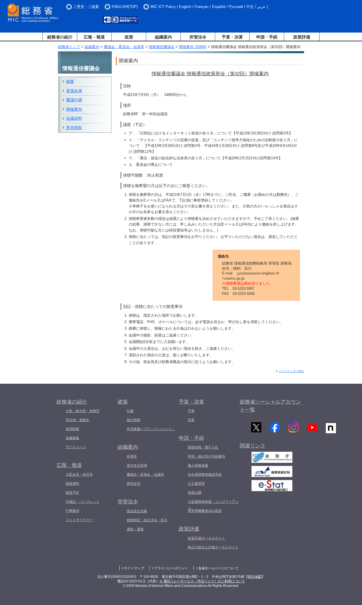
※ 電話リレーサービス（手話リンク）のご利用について (202, 581)
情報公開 (194, 493)
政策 (129, 37)
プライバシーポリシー (171, 568)
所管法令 (197, 37)
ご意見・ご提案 (86, 7)
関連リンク (252, 446)
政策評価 (301, 37)
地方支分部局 (137, 465)
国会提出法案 (137, 511)
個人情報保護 (198, 465)
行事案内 (72, 511)
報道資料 (72, 484)
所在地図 (254, 576)
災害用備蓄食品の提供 (205, 511)
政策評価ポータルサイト (206, 538)
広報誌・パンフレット (83, 502)
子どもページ (76, 447)
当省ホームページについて (218, 568)
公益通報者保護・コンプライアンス (213, 505)
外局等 (132, 456)
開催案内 (74, 109)
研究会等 (133, 484)
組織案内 (163, 37)
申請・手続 (266, 37)
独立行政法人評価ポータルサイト (213, 547)
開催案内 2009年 (192, 47)
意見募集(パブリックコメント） (151, 429)
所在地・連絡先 (77, 420)
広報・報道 (94, 37)
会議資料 (74, 118)
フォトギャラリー (79, 520)
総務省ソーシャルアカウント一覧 (270, 406)
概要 (70, 81)
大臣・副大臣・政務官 (83, 411)
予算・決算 (232, 37)
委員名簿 (74, 91)
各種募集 (72, 438)
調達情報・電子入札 (203, 447)
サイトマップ (134, 568)
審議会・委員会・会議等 (124, 47)
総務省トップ (69, 47)
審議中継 (74, 100)
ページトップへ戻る (291, 371)
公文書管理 (196, 484)
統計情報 (133, 420)
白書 (130, 411)
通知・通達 (135, 529)
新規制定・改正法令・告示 (147, 520)
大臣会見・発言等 (79, 475)
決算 (191, 420)
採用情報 (72, 429)
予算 (191, 411)
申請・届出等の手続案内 (206, 456)
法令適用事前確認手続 (205, 475)
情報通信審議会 (161, 47)
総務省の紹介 (60, 37)
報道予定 (72, 493)
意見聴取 (74, 127)
